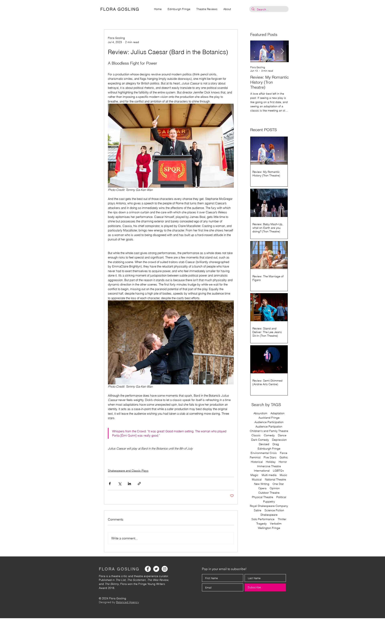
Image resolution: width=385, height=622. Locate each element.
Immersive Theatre (269, 466)
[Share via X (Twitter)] (120, 483)
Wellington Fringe (269, 528)
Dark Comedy (260, 440)
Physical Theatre (262, 497)
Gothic (284, 457)
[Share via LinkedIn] (129, 483)
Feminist (255, 457)
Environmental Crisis (264, 453)
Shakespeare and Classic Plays (128, 470)
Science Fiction (274, 510)
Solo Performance (263, 519)
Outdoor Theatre (269, 492)
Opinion (275, 488)
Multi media (269, 475)
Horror (283, 462)
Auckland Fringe (269, 417)
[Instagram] (165, 569)
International (262, 470)
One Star (278, 484)
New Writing (261, 484)
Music (283, 475)
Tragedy (261, 523)
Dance (282, 435)
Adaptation (278, 413)
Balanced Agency (127, 602)
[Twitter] (156, 569)
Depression (279, 440)
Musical (257, 479)
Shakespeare (269, 515)
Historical (257, 462)
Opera (262, 488)
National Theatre (275, 479)
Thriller (282, 519)
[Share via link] (139, 483)
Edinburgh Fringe (269, 448)
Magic (254, 475)
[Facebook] (148, 569)
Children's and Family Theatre (269, 431)
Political (281, 497)
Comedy (269, 435)
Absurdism (260, 413)
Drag (276, 444)
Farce (283, 453)
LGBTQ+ (278, 470)
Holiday (271, 462)
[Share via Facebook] (110, 483)
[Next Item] (282, 51)
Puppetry (269, 501)
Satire (257, 510)
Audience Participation (269, 422)
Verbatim (276, 523)
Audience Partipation (268, 426)
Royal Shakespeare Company (269, 506)
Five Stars (270, 457)
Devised (264, 444)
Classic (256, 435)
